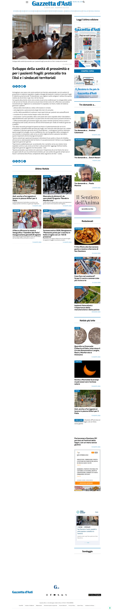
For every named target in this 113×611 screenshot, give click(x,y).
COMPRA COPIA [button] (87, 71)
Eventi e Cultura (29, 11)
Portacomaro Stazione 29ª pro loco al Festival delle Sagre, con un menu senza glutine (85, 441)
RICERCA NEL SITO (78, 2)
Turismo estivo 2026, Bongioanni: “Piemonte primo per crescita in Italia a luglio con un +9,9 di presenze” (57, 233)
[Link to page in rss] (58, 595)
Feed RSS (21, 605)
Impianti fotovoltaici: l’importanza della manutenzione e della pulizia (86, 307)
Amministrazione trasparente (50, 605)
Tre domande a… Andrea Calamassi (84, 131)
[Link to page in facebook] (14, 86)
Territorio (52, 11)
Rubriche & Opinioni (70, 11)
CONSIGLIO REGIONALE (95, 11)
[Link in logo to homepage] (27, 591)
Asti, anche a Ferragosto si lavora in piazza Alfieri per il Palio (25, 198)
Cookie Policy (80, 605)
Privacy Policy (72, 605)
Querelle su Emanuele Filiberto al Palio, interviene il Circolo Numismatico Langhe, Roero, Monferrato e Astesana (87, 350)
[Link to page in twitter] (16, 86)
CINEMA (35, 11)
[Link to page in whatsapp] (22, 86)
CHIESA (22, 11)
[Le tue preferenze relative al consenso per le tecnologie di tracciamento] (110, 608)
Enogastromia (41, 11)
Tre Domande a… (60, 11)
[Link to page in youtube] (54, 595)
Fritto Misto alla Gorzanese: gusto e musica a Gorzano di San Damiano (86, 249)
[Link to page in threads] (24, 86)
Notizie (15, 11)
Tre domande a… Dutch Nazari (87, 157)
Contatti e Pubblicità (29, 605)
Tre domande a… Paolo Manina (84, 184)
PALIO (18, 11)
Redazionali (79, 11)
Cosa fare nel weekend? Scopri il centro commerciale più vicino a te (86, 278)
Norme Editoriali (63, 605)
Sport (47, 11)
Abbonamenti (39, 605)
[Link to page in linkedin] (19, 86)
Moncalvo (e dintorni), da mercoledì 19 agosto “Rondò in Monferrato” (56, 198)
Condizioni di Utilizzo (89, 605)
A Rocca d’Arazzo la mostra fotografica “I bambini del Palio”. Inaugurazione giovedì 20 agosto (27, 232)
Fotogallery (85, 11)
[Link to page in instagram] (47, 595)
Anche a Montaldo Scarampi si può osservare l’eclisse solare (86, 381)
